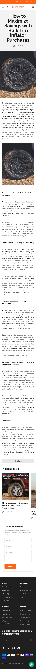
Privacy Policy (15, 532)
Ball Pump (5, 594)
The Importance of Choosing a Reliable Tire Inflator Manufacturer (15, 505)
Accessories (6, 601)
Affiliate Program (26, 590)
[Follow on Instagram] (13, 648)
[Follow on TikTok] (23, 648)
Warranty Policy (25, 624)
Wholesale (23, 594)
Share (19, 461)
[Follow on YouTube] (18, 648)
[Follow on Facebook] (3, 648)
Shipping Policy (25, 614)
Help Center (6, 614)
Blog (21, 597)
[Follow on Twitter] (8, 648)
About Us (23, 587)
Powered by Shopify (20, 663)
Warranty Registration (6, 622)
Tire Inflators (6, 587)
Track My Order (7, 617)
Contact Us (6, 611)
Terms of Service (26, 532)
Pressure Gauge (7, 597)
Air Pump (5, 590)
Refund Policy (25, 617)
